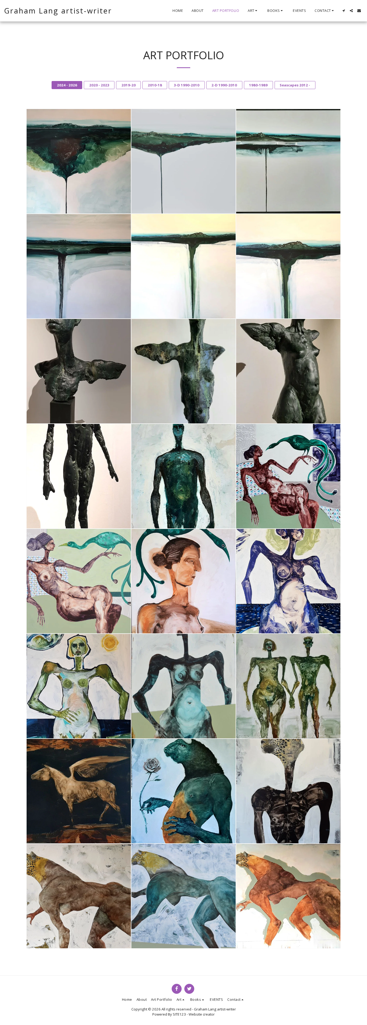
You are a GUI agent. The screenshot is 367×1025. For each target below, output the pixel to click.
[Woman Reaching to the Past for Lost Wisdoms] (183, 686)
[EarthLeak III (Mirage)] (288, 161)
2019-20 (128, 85)
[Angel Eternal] (183, 371)
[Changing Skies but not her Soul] (288, 581)
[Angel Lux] (288, 371)
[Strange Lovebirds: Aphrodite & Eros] (183, 581)
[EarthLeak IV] (79, 266)
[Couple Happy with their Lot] (288, 686)
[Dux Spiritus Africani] (79, 896)
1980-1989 (258, 85)
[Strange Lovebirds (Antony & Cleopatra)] (79, 581)
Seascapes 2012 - (295, 85)
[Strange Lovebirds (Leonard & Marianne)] (79, 686)
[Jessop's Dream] (288, 791)
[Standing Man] (79, 476)
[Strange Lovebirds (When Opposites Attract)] (288, 476)
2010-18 (155, 85)
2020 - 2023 (99, 85)
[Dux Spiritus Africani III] (288, 896)
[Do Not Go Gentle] (183, 476)
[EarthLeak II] (183, 161)
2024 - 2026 (67, 85)
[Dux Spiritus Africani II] (183, 896)
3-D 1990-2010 (186, 85)
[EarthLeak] (79, 161)
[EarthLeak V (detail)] (288, 266)
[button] (253, 10)
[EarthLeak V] (183, 266)
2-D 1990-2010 (224, 85)
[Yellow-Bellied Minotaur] (183, 791)
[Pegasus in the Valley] (79, 791)
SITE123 (179, 1014)
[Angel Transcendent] (79, 371)
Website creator (202, 1014)
